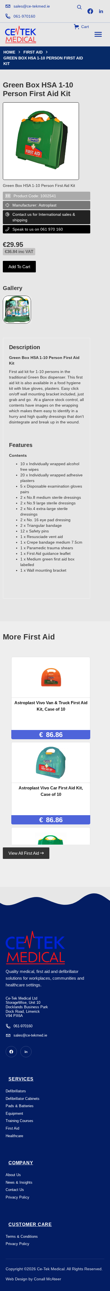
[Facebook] (90, 11)
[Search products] (79, 7)
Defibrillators (16, 1091)
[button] (81, 26)
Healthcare (14, 1136)
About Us (13, 1175)
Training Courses (19, 1121)
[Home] (20, 34)
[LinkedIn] (101, 11)
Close (75, 1261)
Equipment (14, 1113)
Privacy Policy (17, 1197)
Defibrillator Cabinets (22, 1099)
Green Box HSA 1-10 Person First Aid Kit (43, 61)
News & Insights (19, 1182)
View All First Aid (26, 853)
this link (31, 1285)
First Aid (33, 52)
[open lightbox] (17, 310)
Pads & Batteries (20, 1106)
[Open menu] (98, 34)
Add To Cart (19, 266)
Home (9, 52)
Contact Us (15, 1190)
